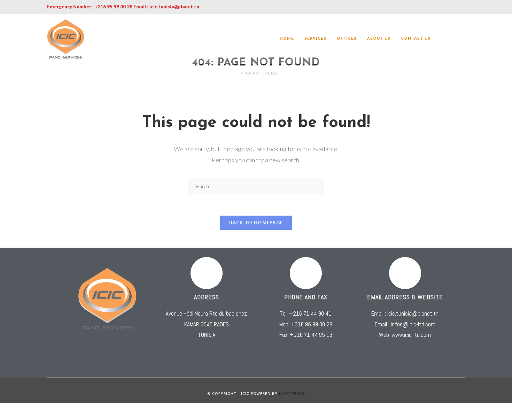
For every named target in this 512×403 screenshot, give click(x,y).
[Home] (237, 73)
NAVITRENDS (292, 394)
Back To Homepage (256, 222)
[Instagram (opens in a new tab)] (463, 39)
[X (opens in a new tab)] (443, 39)
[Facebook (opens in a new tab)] (453, 39)
